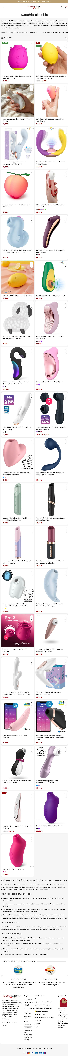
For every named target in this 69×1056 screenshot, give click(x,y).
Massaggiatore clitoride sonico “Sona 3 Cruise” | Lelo (49, 337)
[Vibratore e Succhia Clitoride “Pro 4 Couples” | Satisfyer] (51, 673)
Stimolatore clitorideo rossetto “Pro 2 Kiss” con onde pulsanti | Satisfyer (51, 562)
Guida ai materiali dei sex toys (44, 1017)
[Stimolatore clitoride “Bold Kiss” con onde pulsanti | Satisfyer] (17, 542)
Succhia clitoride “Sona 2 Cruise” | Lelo (49, 826)
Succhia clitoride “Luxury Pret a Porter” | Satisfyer (17, 827)
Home (3, 33)
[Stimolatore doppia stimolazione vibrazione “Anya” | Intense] (17, 143)
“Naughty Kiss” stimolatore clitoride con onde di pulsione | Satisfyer (16, 519)
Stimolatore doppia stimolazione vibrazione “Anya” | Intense (14, 163)
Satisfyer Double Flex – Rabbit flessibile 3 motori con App (17, 428)
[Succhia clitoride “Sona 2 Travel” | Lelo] (51, 363)
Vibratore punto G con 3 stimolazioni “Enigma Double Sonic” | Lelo (15, 383)
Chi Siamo (38, 1020)
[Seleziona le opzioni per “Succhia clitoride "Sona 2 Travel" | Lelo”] (65, 349)
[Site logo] (34, 7)
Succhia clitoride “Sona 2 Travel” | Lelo (49, 382)
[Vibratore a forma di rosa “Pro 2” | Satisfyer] (17, 630)
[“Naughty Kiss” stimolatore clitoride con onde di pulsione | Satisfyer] (17, 499)
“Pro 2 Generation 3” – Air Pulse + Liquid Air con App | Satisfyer (51, 428)
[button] (2, 976)
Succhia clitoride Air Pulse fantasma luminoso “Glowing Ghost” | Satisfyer (15, 605)
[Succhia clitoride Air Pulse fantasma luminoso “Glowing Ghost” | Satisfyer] (17, 585)
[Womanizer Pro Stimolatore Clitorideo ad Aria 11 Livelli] (51, 186)
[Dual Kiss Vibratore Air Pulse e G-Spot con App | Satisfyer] (51, 231)
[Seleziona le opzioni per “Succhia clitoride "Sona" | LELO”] (31, 836)
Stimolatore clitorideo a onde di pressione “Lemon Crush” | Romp (51, 77)
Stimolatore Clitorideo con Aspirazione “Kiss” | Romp (49, 120)
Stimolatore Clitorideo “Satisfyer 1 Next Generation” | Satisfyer (49, 650)
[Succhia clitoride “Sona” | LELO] (17, 850)
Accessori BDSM (29, 1009)
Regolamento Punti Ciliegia (43, 1002)
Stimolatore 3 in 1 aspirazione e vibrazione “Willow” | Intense (50, 163)
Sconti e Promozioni (27, 1012)
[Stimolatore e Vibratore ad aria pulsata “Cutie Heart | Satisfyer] (17, 454)
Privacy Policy (28, 1024)
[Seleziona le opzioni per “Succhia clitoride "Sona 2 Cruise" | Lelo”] (65, 793)
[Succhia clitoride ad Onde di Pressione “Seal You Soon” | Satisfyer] (51, 585)
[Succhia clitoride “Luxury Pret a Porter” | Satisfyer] (17, 807)
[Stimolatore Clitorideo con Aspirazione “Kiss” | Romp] (51, 100)
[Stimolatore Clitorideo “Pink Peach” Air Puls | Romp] (17, 186)
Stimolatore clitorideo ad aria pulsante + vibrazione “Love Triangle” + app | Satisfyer (51, 736)
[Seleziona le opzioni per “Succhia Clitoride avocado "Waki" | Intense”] (65, 263)
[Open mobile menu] (2, 7)
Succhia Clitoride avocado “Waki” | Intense (51, 296)
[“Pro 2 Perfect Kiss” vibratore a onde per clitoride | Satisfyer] (51, 499)
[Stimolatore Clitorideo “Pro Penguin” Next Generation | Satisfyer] (17, 762)
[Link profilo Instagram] (6, 1025)
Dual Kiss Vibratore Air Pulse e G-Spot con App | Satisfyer (51, 251)
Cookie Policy (28, 1027)
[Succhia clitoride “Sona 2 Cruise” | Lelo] (51, 807)
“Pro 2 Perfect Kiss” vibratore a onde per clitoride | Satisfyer (50, 519)
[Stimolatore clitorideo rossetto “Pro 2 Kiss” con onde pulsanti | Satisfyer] (51, 542)
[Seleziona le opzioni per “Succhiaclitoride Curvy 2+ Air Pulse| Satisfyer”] (31, 702)
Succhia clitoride (22, 33)
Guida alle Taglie (40, 1014)
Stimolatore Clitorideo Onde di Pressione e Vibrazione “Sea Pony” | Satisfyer (17, 251)
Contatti (37, 1023)
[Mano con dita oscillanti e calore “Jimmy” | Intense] (17, 100)
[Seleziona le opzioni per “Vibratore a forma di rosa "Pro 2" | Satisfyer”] (31, 616)
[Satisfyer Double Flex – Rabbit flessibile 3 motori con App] (17, 408)
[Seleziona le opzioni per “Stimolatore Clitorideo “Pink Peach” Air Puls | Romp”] (31, 172)
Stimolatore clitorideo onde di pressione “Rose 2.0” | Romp (17, 77)
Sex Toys (11, 33)
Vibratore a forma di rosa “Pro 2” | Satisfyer (14, 650)
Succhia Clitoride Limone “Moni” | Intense (17, 296)
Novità (26, 1021)
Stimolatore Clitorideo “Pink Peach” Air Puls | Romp (16, 206)
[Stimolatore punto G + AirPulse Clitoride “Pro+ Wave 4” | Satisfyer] (51, 454)
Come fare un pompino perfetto (28, 1004)
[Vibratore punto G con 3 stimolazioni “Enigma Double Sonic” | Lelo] (17, 363)
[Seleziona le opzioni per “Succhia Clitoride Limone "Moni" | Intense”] (31, 263)
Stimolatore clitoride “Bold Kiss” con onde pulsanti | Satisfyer (17, 562)
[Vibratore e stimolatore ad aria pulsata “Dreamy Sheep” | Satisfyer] (17, 317)
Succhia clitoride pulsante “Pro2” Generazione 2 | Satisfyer (47, 782)
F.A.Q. (36, 1027)
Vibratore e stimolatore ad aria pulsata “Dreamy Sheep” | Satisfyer (16, 337)
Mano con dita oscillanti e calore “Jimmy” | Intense (18, 120)
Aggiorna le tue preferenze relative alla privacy (28, 1034)
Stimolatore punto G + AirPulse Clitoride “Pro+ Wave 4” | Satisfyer (50, 474)
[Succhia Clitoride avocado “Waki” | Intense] (51, 277)
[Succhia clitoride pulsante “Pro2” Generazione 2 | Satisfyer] (51, 762)
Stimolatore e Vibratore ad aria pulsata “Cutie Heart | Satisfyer (16, 474)
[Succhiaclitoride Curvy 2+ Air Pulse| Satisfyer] (17, 716)
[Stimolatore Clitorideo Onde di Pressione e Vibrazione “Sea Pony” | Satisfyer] (17, 231)
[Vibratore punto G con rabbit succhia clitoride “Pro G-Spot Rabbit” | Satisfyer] (17, 673)
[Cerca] (62, 7)
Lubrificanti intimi (27, 1017)
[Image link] (11, 997)
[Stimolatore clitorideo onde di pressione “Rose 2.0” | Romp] (17, 57)
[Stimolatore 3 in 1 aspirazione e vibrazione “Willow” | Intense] (51, 143)
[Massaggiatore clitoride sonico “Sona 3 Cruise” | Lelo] (51, 317)
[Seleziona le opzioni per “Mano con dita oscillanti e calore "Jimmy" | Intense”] (31, 86)
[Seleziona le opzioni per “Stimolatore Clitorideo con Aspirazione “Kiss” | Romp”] (65, 86)
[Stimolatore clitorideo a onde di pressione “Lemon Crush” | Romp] (51, 57)
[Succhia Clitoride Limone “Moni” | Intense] (17, 277)
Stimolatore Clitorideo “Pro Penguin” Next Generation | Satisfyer (17, 781)
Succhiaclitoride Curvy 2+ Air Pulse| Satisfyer (15, 736)
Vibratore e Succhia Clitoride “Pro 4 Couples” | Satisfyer (48, 693)
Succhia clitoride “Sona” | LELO (13, 869)
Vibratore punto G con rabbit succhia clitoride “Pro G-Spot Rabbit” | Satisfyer (16, 693)
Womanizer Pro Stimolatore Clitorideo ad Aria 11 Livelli (50, 206)
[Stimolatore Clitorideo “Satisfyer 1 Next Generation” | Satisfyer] (51, 630)
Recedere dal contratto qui (43, 1008)
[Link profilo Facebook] (3, 1025)
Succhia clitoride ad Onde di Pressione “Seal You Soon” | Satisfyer (49, 605)
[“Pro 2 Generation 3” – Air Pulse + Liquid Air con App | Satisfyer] (51, 408)
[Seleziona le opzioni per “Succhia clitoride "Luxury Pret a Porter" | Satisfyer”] (31, 793)
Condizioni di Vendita (41, 999)
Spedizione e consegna (42, 1005)
